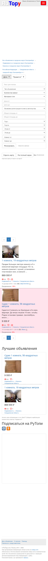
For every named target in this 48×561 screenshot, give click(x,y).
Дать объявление (7, 541)
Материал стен (9, 96)
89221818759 (24, 284)
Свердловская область (27, 69)
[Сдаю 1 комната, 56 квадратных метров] (10, 295)
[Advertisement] (24, 33)
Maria (23, 329)
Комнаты (16, 281)
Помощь (24, 541)
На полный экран (25, 155)
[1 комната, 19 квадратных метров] (10, 251)
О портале (17, 541)
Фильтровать (9, 145)
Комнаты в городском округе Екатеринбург (16, 66)
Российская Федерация (9, 69)
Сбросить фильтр (23, 146)
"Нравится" (17, 77)
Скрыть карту (8, 155)
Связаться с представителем (11, 543)
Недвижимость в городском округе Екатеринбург (18, 63)
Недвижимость (6, 281)
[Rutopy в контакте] (4, 428)
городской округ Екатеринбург (12, 72)
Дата (5, 77)
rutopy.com (35, 550)
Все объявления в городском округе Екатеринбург (18, 60)
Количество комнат (11, 93)
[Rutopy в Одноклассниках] (8, 428)
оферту (26, 558)
